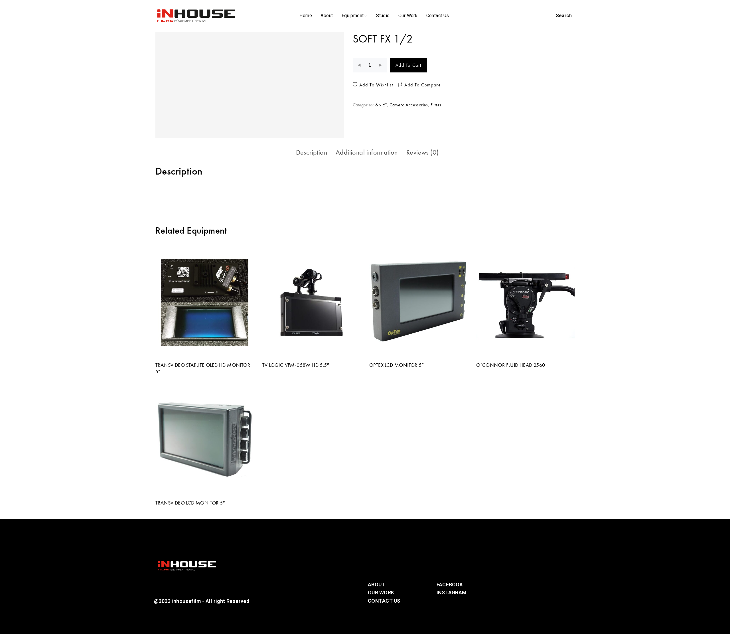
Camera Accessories (409, 105)
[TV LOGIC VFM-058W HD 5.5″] (311, 302)
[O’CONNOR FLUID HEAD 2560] (525, 302)
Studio (383, 15)
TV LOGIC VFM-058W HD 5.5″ (295, 365)
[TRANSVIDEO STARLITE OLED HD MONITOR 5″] (204, 302)
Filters (436, 105)
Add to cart (409, 65)
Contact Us (437, 15)
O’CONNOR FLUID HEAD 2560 (510, 365)
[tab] (311, 152)
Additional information (367, 152)
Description (311, 152)
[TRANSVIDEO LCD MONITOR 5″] (204, 440)
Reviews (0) (422, 152)
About (327, 15)
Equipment (353, 15)
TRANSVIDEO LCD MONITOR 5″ (190, 502)
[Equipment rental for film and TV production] (196, 15)
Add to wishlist (375, 85)
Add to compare (422, 85)
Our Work (407, 15)
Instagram (452, 592)
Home (305, 15)
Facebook (450, 585)
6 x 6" (381, 105)
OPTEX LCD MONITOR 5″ (396, 365)
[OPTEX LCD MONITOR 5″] (418, 302)
